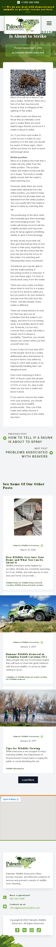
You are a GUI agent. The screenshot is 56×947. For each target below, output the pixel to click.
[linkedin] (24, 930)
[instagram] (32, 930)
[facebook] (17, 930)
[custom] (39, 930)
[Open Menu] (49, 23)
